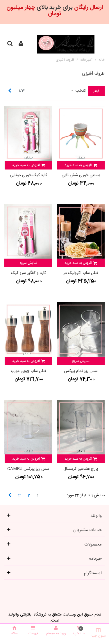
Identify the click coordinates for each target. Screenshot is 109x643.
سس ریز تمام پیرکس (81, 371)
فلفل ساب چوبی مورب (28, 371)
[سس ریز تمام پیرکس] (81, 329)
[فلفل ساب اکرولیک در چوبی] (81, 231)
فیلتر (96, 91)
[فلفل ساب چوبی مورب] (28, 329)
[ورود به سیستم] (20, 44)
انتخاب (80, 91)
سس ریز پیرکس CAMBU (28, 469)
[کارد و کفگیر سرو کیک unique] (28, 231)
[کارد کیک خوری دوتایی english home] (28, 133)
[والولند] (65, 44)
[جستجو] (9, 44)
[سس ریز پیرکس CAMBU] (28, 427)
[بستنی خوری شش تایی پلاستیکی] (81, 133)
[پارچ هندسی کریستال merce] (81, 427)
